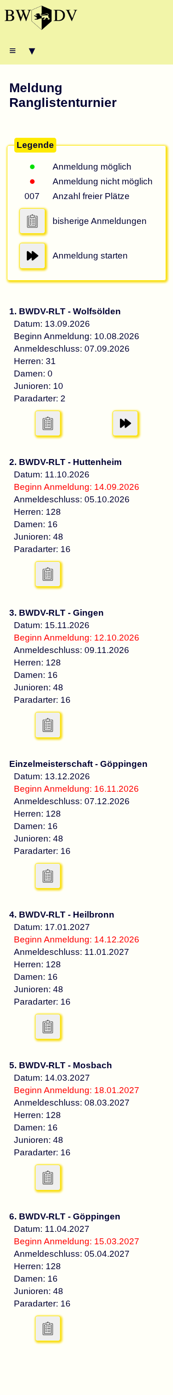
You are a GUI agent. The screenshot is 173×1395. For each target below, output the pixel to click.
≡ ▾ (22, 50)
